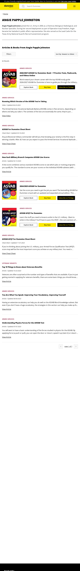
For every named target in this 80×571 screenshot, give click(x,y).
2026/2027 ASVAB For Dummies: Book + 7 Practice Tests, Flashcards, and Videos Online (48, 74)
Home (5, 14)
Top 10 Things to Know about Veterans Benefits (22, 267)
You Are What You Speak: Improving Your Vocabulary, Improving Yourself (34, 295)
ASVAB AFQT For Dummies (31, 213)
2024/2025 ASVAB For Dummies (33, 186)
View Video (6, 116)
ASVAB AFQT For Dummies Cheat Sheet (18, 239)
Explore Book (28, 87)
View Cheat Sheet (9, 144)
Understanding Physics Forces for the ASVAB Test (23, 323)
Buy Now (47, 87)
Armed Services (26, 68)
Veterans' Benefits (9, 263)
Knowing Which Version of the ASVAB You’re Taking (24, 101)
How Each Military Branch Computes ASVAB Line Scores (25, 157)
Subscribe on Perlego (66, 87)
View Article (6, 171)
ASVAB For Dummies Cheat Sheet (16, 129)
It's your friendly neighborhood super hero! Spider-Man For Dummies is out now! (40, 1)
